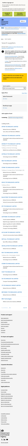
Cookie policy (3, 415)
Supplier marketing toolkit (6, 358)
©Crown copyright (4, 442)
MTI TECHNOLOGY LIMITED (9, 206)
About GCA (3, 370)
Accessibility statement (5, 413)
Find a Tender (3, 392)
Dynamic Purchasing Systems (11, 56)
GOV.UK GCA (3, 368)
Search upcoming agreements (7, 320)
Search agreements (4, 318)
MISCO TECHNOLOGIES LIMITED (10, 182)
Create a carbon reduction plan (7, 356)
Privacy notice (3, 421)
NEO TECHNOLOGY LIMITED (9, 161)
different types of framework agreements (13, 69)
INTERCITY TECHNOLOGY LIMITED (11, 144)
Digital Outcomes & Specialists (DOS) (13, 64)
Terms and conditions (5, 423)
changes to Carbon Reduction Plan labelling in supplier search (12, 47)
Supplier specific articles (5, 350)
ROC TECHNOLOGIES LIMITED (10, 252)
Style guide (3, 330)
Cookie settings (4, 417)
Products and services (5, 324)
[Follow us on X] (2, 440)
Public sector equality (5, 376)
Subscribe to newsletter (5, 346)
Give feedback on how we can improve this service (15, 28)
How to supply (4, 348)
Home (2, 39)
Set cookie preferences (20, 13)
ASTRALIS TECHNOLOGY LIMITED (11, 154)
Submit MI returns (4, 360)
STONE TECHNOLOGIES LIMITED (10, 167)
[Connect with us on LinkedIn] (4, 440)
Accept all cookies (7, 13)
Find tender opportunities (6, 352)
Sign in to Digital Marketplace (6, 398)
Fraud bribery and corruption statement (9, 374)
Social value (3, 380)
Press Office (3, 372)
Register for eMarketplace (6, 394)
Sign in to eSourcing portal (6, 404)
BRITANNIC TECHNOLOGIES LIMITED (12, 292)
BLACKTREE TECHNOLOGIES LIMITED (12, 197)
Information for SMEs (5, 354)
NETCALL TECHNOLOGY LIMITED (11, 239)
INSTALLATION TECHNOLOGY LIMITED (12, 246)
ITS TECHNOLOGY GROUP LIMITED (11, 285)
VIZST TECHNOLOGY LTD (8, 272)
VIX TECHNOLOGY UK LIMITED (10, 278)
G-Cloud (6, 61)
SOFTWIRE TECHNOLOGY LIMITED (11, 216)
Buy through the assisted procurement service (10, 344)
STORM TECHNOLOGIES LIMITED (11, 263)
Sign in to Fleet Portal (5, 402)
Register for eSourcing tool (6, 400)
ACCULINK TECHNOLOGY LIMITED (11, 232)
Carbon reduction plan (5, 382)
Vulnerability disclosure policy (7, 378)
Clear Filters (24, 93)
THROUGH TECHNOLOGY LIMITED (11, 135)
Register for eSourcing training (7, 396)
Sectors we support (4, 326)
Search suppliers (6, 86)
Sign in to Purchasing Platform (7, 406)
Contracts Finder (4, 390)
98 (9, 307)
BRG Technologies (7, 299)
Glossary (2, 328)
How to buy (3, 340)
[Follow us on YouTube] (7, 440)
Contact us (3, 332)
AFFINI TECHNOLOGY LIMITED (10, 126)
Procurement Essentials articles (7, 342)
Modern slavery (4, 419)
